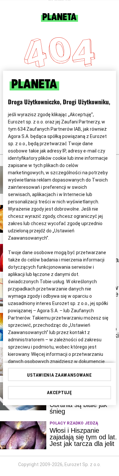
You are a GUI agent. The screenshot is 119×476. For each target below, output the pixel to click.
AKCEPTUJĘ (59, 392)
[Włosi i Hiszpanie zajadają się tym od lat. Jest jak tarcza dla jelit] (23, 435)
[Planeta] (59, 20)
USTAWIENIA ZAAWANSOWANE (59, 375)
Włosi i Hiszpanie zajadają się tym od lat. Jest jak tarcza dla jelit (83, 437)
